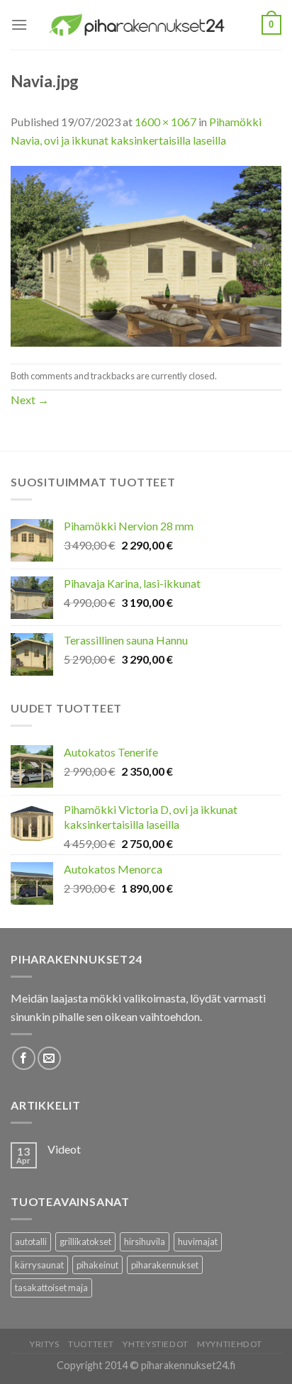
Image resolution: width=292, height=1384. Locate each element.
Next (30, 399)
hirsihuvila (144, 1241)
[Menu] (19, 24)
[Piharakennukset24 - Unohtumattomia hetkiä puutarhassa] (144, 25)
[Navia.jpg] (146, 255)
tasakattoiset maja (51, 1287)
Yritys (45, 1344)
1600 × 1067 (165, 121)
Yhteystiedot (155, 1344)
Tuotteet (91, 1344)
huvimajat (198, 1241)
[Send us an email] (49, 1058)
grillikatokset (85, 1241)
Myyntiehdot (229, 1344)
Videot (64, 1149)
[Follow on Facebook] (23, 1058)
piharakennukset (164, 1265)
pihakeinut (97, 1265)
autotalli (31, 1241)
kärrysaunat (39, 1265)
